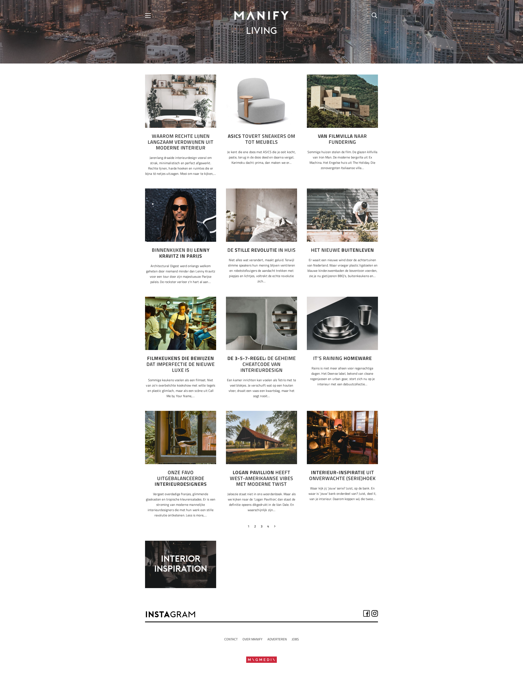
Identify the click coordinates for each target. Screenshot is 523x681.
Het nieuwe (342, 250)
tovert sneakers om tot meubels (261, 139)
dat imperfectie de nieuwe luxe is (180, 364)
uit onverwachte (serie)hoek (342, 475)
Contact (231, 639)
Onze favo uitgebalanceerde (181, 478)
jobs (295, 639)
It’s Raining (342, 358)
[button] (147, 15)
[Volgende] (275, 527)
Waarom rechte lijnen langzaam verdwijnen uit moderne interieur (180, 142)
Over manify (253, 639)
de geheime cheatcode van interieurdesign (261, 364)
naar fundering (342, 139)
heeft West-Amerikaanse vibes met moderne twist (261, 478)
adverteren (277, 639)
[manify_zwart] (261, 15)
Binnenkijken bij (181, 253)
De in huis (261, 250)
